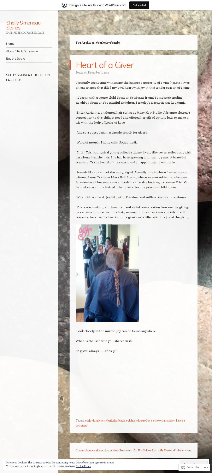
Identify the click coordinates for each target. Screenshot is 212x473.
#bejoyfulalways (95, 420)
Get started (139, 5)
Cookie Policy (83, 466)
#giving (130, 420)
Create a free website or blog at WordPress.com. (104, 450)
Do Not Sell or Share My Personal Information (162, 450)
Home (10, 43)
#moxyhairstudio (163, 420)
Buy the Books (15, 58)
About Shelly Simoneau (22, 51)
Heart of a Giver (105, 64)
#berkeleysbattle (115, 420)
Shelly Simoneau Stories (23, 25)
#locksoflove (144, 420)
